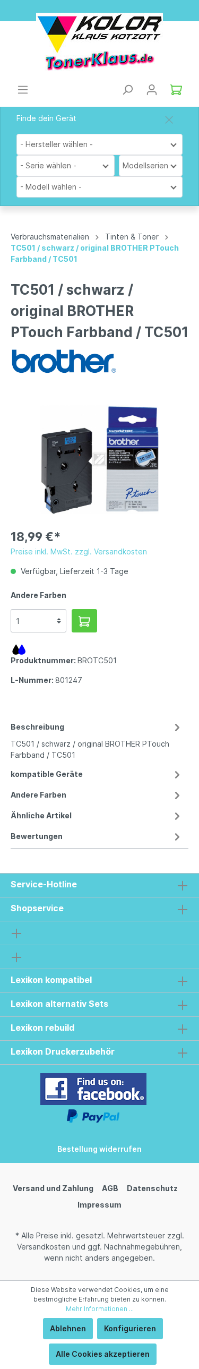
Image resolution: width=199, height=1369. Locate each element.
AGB (110, 1188)
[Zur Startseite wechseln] (99, 42)
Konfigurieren (130, 1328)
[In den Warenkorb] (84, 620)
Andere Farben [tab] (38, 794)
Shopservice (37, 908)
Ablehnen (68, 1328)
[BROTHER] (64, 360)
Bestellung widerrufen (99, 1148)
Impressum (99, 1204)
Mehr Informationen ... (100, 1309)
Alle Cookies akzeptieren (103, 1353)
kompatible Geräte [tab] (47, 773)
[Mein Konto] (152, 90)
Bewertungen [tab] (37, 836)
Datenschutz (152, 1188)
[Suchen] (127, 90)
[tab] (97, 739)
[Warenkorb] (176, 90)
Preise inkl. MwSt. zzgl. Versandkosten (79, 551)
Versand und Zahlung (53, 1188)
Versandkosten (43, 1246)
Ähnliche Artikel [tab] (41, 815)
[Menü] (23, 90)
